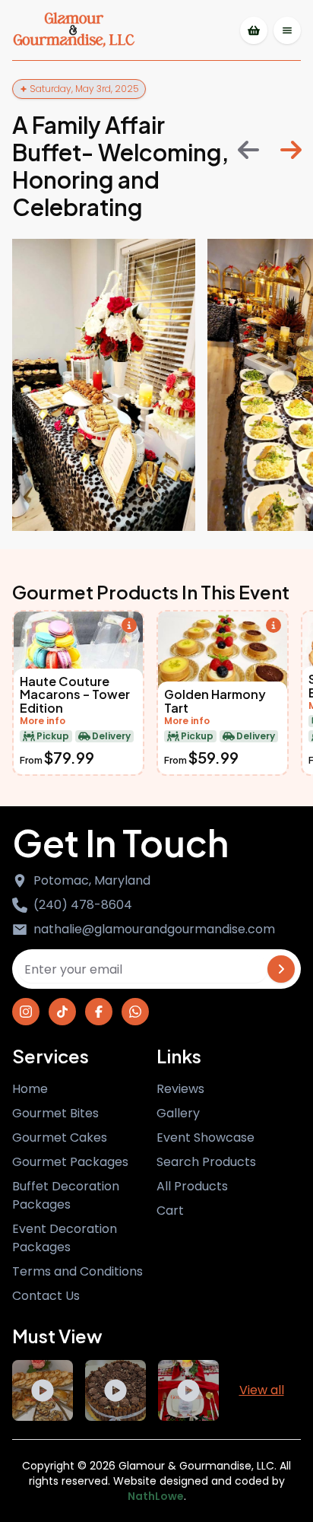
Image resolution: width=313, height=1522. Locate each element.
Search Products (206, 1162)
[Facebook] (98, 1011)
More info (42, 721)
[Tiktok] (62, 1011)
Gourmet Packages (70, 1162)
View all (261, 1390)
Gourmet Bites (55, 1113)
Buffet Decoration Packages (65, 1195)
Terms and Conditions (77, 1271)
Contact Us (46, 1295)
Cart (170, 1210)
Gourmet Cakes (59, 1137)
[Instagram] (26, 1011)
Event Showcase (205, 1137)
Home (30, 1089)
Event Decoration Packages (64, 1238)
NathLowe (156, 1496)
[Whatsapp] (135, 1011)
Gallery (178, 1113)
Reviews (180, 1089)
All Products (192, 1186)
